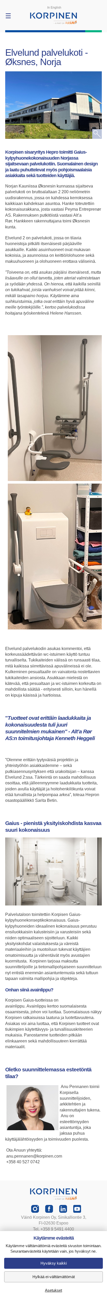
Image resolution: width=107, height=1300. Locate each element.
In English (54, 7)
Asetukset (53, 1290)
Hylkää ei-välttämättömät (53, 1276)
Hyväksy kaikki (54, 1263)
